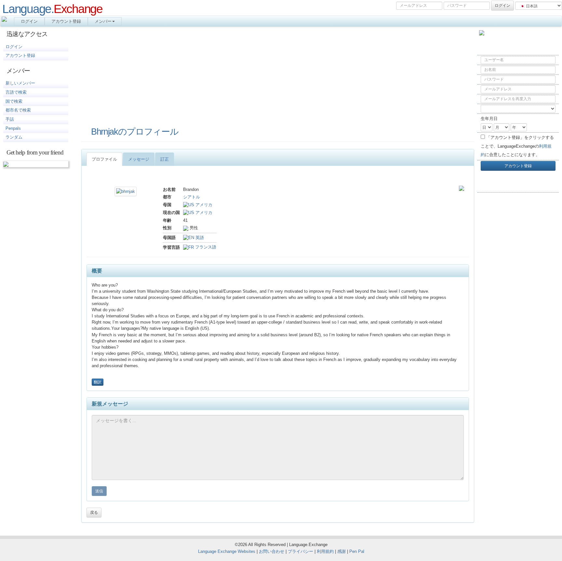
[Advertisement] (518, 300)
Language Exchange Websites (226, 551)
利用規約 (325, 551)
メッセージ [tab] (138, 159)
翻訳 (97, 382)
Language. (52, 9)
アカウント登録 (66, 21)
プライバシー (300, 551)
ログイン (29, 21)
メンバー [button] (103, 21)
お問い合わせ (271, 551)
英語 (199, 237)
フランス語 (205, 247)
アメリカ (203, 204)
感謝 (341, 551)
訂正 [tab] (164, 159)
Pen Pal (356, 551)
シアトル (191, 196)
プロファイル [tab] (104, 159)
